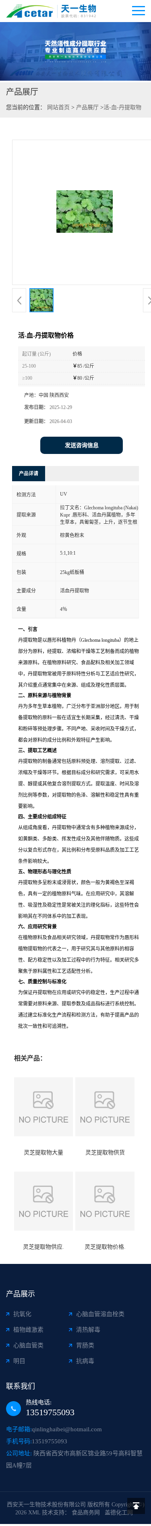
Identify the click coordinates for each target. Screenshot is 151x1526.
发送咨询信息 (82, 445)
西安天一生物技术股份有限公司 (46, 1505)
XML (34, 1513)
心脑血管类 (28, 1345)
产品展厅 (87, 107)
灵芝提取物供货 (105, 1153)
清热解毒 (88, 1330)
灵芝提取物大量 (43, 1153)
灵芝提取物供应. (43, 1247)
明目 (19, 1361)
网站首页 (58, 107)
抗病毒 (85, 1361)
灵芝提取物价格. (105, 1247)
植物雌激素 (28, 1330)
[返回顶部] (136, 1506)
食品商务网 (86, 1513)
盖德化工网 (119, 1513)
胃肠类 (85, 1345)
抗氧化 (22, 1314)
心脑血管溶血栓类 (100, 1314)
